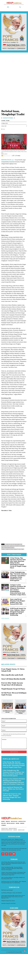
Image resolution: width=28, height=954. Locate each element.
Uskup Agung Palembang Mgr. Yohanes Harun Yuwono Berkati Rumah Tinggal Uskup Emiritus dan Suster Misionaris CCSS (13, 896)
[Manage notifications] (25, 951)
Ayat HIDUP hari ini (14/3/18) (7, 711)
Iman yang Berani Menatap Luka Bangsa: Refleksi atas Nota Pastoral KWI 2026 (17, 601)
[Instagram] (6, 853)
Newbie (7, 120)
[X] (5, 131)
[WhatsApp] (9, 131)
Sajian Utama (8, 118)
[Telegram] (12, 131)
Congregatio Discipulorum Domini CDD (13, 544)
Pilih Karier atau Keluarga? (7, 890)
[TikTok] (10, 853)
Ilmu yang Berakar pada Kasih (12, 675)
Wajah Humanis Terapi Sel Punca (13, 689)
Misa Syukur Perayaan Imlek (8, 547)
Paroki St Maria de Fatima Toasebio (9, 549)
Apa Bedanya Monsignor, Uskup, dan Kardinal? (11, 892)
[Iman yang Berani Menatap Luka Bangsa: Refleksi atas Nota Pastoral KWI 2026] (5, 601)
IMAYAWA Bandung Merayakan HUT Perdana (20, 712)
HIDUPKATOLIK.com (7, 159)
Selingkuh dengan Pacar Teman (8, 900)
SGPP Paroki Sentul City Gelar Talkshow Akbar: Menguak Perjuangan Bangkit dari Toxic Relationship (18, 612)
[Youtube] (13, 853)
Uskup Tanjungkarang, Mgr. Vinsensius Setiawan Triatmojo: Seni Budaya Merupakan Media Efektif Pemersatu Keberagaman (18, 576)
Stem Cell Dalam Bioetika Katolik (13, 679)
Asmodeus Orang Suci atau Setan (8, 903)
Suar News (4, 803)
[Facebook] (2, 131)
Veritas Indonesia (5, 618)
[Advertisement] (14, 69)
